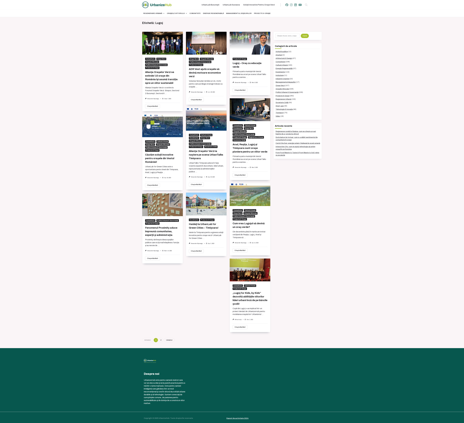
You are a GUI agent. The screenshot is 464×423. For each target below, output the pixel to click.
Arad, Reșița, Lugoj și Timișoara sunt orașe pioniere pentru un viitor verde (250, 148)
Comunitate (195, 13)
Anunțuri (279, 55)
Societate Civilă (239, 140)
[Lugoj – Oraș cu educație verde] (250, 43)
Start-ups (280, 106)
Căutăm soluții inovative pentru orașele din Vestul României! (159, 158)
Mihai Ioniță (238, 319)
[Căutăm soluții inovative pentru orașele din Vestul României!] (162, 125)
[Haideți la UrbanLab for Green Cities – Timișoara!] (206, 204)
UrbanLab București (210, 5)
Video (278, 116)
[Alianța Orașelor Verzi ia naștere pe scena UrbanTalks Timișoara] (206, 119)
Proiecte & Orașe (262, 13)
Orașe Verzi (161, 59)
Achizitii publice (282, 52)
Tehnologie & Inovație (284, 109)
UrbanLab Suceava (231, 5)
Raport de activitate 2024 (237, 418)
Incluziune (280, 75)
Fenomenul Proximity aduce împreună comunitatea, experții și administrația (161, 231)
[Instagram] (291, 4)
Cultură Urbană (250, 125)
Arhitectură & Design (284, 58)
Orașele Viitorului (176, 13)
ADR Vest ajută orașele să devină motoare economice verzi (205, 73)
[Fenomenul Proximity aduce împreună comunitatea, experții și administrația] (162, 204)
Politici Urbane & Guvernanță (156, 65)
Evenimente (237, 128)
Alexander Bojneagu (153, 98)
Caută (305, 36)
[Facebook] (286, 4)
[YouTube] (300, 4)
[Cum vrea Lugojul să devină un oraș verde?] (250, 194)
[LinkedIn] (295, 4)
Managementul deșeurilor (239, 13)
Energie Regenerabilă (213, 13)
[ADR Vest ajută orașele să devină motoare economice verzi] (206, 43)
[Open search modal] (306, 4)
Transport (280, 113)
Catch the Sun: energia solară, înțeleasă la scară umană (298, 143)
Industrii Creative (282, 79)
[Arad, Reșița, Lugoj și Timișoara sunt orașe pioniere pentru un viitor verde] (250, 109)
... (166, 93)
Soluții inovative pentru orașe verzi (259, 5)
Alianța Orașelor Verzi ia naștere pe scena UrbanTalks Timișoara (206, 155)
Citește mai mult (152, 106)
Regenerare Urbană (152, 13)
